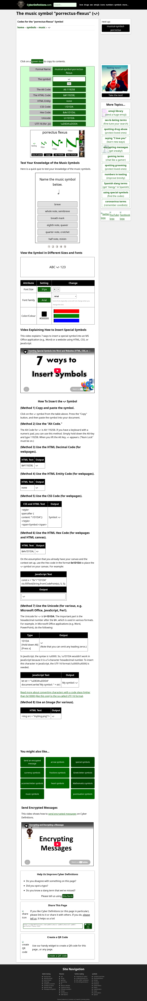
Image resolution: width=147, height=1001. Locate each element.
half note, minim (57, 239)
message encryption (50, 989)
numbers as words (49, 984)
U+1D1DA (69, 118)
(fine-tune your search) (116, 121)
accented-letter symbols (32, 783)
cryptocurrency (65, 987)
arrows (96, 980)
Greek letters (97, 985)
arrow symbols (57, 762)
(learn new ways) (115, 140)
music (42, 27)
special (96, 994)
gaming (63, 980)
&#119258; (69, 95)
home (20, 27)
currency (96, 982)
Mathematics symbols (83, 783)
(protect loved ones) (115, 130)
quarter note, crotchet (57, 232)
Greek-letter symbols (82, 772)
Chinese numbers (66, 989)
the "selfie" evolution (82, 980)
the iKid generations (82, 982)
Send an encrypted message (32, 762)
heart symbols (57, 783)
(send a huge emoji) (115, 112)
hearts (95, 987)
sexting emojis (48, 978)
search (78, 999)
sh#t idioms (64, 994)
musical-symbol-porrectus (115, 28)
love (81, 5)
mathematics (97, 989)
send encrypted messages (62, 813)
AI (61, 984)
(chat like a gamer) (116, 158)
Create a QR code (57, 955)
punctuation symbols (82, 794)
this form (68, 896)
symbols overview (99, 976)
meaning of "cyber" (82, 976)
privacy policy (86, 999)
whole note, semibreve (57, 211)
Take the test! (116, 95)
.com (39, 4)
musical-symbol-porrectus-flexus (69, 71)
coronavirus (64, 993)
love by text (47, 976)
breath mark (57, 218)
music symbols (32, 794)
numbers (109, 5)
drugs (86, 5)
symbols (117, 5)
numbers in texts (49, 985)
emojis (96, 5)
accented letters (98, 978)
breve (57, 204)
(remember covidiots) (115, 203)
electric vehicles (65, 985)
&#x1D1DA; (69, 112)
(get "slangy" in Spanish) (116, 185)
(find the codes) (115, 194)
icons (102, 5)
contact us (72, 999)
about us (65, 999)
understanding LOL (82, 978)
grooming (64, 982)
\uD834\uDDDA (69, 123)
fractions (96, 984)
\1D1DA (69, 106)
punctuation (97, 993)
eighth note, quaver (57, 225)
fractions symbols (58, 772)
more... (125, 5)
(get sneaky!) (116, 149)
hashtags (46, 982)
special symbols (83, 762)
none (69, 101)
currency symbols (32, 772)
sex (91, 5)
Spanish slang (48, 987)
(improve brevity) (116, 176)
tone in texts (47, 980)
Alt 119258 (69, 89)
